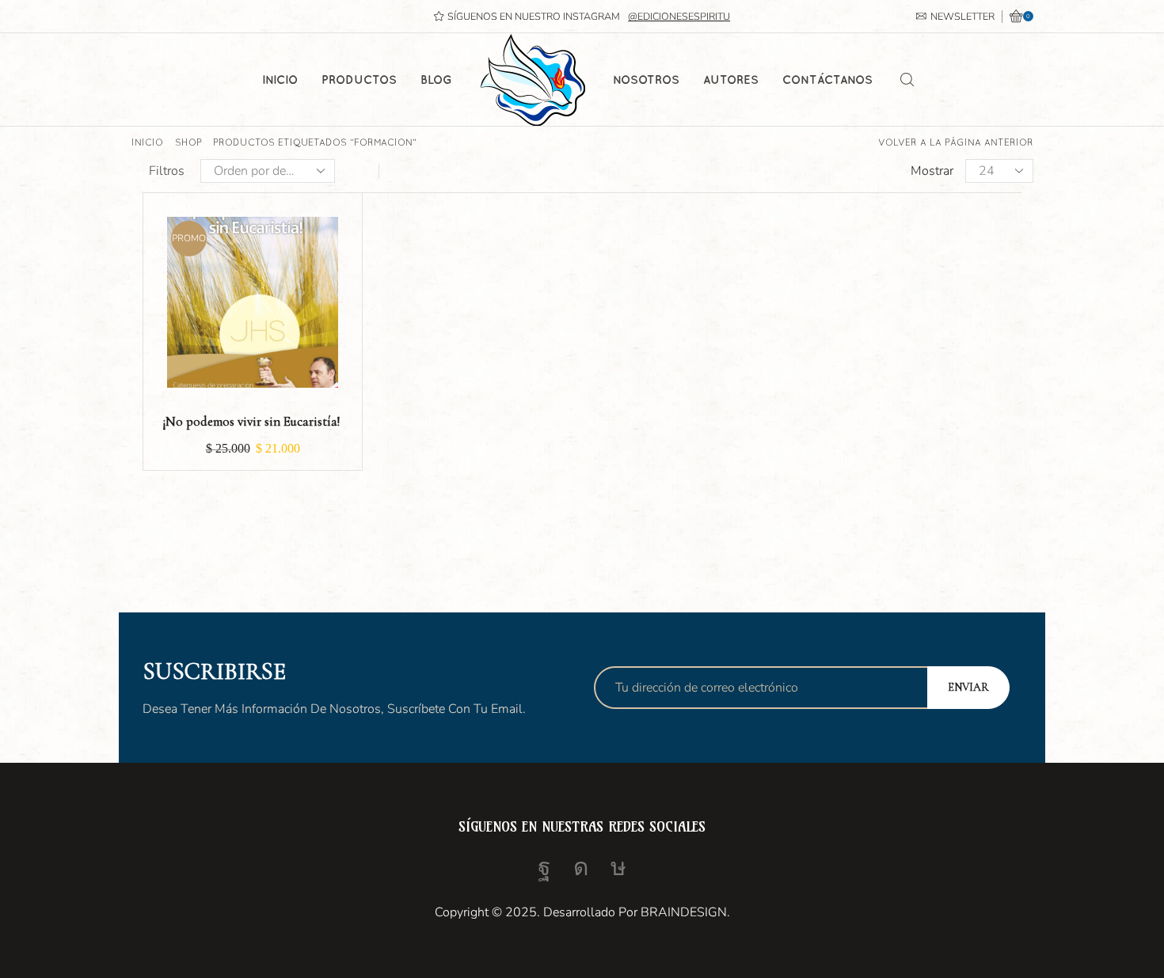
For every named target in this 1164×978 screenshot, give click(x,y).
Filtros (166, 171)
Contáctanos (827, 79)
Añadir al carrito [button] (252, 308)
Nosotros (646, 79)
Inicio (280, 79)
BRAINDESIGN (684, 912)
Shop (188, 142)
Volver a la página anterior (955, 142)
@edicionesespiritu (679, 16)
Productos (359, 79)
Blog (436, 79)
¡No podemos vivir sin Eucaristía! (252, 421)
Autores (731, 79)
